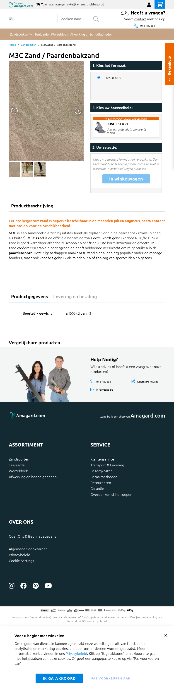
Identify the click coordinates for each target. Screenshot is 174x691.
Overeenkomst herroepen (111, 494)
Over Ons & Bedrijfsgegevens (32, 536)
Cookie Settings (21, 560)
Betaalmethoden (103, 476)
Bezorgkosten (101, 470)
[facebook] (23, 585)
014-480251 (147, 25)
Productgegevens (29, 296)
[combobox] (73, 18)
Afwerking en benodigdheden (33, 476)
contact (140, 18)
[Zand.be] (10, 18)
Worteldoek (18, 470)
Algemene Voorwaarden (28, 548)
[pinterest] (36, 585)
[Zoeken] (96, 18)
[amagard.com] (46, 415)
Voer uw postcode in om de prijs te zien (126, 131)
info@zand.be (104, 389)
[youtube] (48, 585)
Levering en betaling (75, 296)
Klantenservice (102, 458)
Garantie (97, 488)
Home (12, 44)
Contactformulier (147, 381)
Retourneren (100, 482)
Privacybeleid (19, 554)
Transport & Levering (107, 464)
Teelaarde (17, 464)
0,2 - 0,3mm (113, 78)
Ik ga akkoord (59, 678)
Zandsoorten (28, 44)
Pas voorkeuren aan (110, 678)
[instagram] (11, 585)
